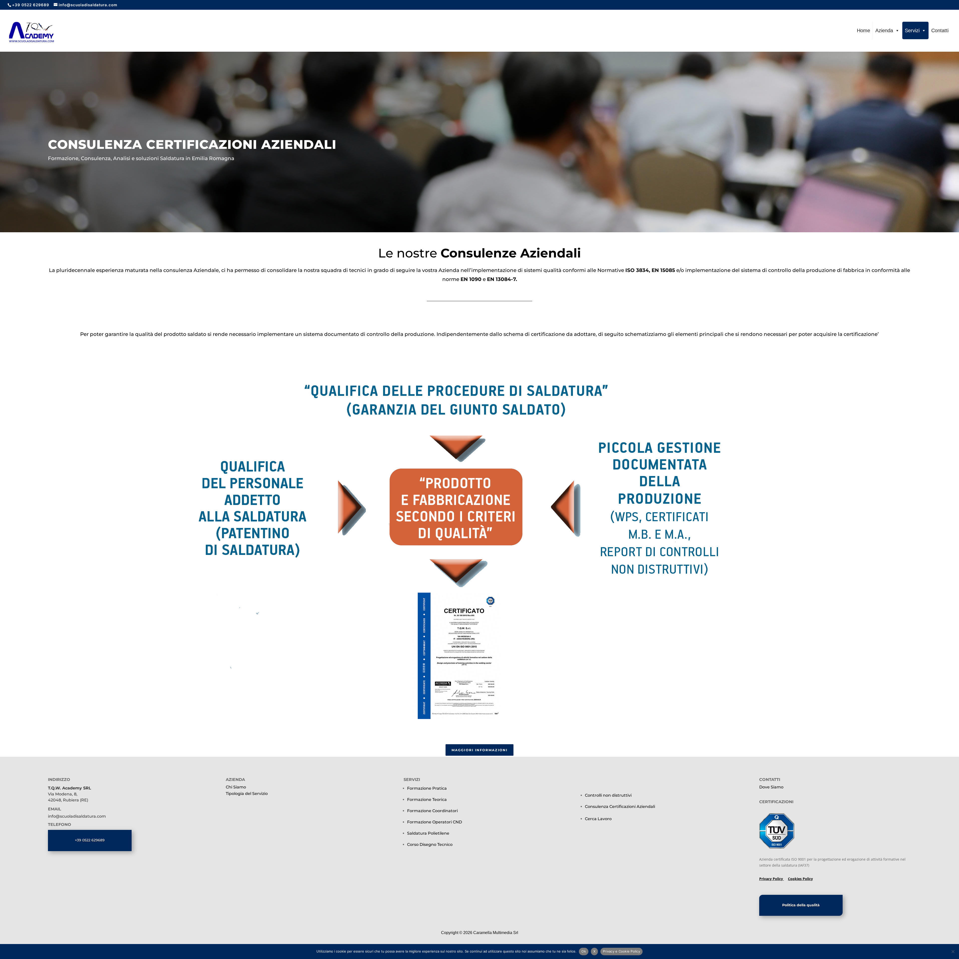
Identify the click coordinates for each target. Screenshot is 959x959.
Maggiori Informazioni (479, 750)
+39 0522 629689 (90, 840)
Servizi (912, 30)
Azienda (884, 30)
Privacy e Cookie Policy (621, 951)
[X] (952, 951)
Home (863, 30)
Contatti (940, 30)
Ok (583, 951)
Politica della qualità (801, 905)
